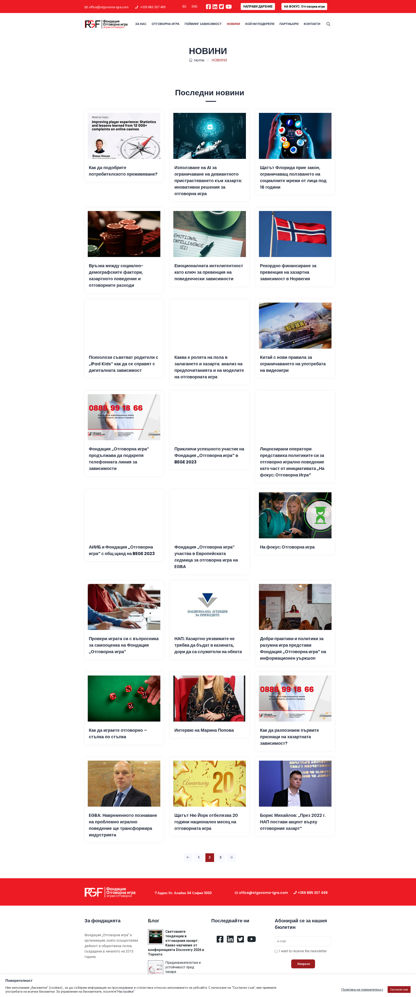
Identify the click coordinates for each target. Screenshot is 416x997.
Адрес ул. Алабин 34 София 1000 (185, 893)
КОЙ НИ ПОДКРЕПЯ (259, 24)
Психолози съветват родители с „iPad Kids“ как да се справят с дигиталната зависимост (123, 363)
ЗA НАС (140, 24)
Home (198, 60)
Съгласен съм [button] (399, 989)
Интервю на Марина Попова (204, 730)
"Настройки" (125, 992)
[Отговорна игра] (106, 24)
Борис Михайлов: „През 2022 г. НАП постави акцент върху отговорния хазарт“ (293, 821)
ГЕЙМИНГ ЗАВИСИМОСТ (203, 24)
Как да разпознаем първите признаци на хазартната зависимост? (289, 736)
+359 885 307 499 (153, 7)
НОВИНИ (233, 24)
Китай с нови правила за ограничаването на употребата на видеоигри (293, 363)
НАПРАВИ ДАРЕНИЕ (258, 6)
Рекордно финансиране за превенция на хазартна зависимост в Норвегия (288, 272)
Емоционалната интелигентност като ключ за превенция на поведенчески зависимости (208, 272)
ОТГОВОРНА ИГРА (165, 24)
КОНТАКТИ (312, 24)
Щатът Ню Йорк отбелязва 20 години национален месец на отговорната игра (206, 821)
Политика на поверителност (362, 990)
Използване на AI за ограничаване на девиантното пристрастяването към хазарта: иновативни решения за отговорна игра (208, 181)
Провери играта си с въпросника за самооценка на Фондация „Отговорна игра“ (124, 645)
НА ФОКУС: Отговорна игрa (304, 6)
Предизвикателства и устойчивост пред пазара (183, 967)
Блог (153, 920)
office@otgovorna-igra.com (108, 7)
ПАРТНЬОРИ (289, 24)
